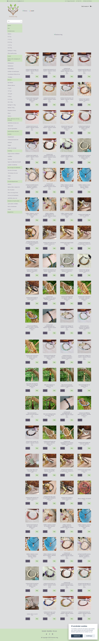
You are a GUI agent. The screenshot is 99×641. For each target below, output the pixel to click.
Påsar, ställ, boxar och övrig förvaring (13, 119)
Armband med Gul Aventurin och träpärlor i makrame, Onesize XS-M (84, 157)
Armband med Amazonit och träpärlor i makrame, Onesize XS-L (49, 71)
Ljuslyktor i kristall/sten (12, 164)
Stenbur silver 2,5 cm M (32, 614)
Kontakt (44, 631)
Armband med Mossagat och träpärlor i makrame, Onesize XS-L (32, 71)
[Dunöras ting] (13, 10)
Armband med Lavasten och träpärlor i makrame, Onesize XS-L (32, 443)
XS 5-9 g (9, 36)
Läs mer (27, 76)
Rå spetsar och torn (12, 110)
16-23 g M (10, 93)
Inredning (10, 150)
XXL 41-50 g (10, 102)
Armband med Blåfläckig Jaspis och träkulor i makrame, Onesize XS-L (32, 327)
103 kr (32, 73)
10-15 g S (10, 90)
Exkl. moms (85, 6)
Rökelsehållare (11, 68)
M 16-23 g (10, 42)
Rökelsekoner (10, 65)
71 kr (84, 499)
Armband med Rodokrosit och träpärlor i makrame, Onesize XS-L (84, 127)
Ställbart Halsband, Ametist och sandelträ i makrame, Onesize (67, 215)
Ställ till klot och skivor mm (13, 123)
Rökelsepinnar (11, 63)
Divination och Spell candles (13, 200)
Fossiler (9, 56)
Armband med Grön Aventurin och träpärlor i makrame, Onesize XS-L (84, 327)
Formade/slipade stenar (13, 181)
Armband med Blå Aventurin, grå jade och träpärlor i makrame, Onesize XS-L (32, 186)
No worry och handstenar (13, 195)
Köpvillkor (49, 631)
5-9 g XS (9, 88)
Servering (10, 159)
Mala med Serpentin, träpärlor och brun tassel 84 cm (32, 414)
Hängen (9, 145)
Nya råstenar (10, 82)
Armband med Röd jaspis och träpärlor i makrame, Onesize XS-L (84, 71)
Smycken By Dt (11, 136)
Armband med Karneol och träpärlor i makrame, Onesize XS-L (49, 99)
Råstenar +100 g (11, 107)
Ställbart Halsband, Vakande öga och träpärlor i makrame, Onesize (67, 186)
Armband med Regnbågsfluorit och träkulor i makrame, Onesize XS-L (49, 298)
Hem (9, 28)
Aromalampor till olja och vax (14, 74)
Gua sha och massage (12, 170)
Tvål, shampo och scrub (13, 173)
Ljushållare (10, 156)
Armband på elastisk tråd (13, 139)
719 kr (32, 387)
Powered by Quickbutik (49, 639)
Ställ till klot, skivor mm (12, 198)
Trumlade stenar (11, 31)
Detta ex (9, 33)
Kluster (9, 113)
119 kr (84, 217)
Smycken (9, 134)
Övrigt (9, 178)
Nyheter (9, 25)
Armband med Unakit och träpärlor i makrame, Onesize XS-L (49, 127)
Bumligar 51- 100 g (12, 104)
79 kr (84, 101)
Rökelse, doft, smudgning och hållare (14, 59)
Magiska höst (10, 212)
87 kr (84, 188)
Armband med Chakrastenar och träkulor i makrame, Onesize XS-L (84, 298)
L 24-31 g (10, 45)
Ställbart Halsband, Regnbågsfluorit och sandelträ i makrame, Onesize (49, 215)
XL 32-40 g (10, 99)
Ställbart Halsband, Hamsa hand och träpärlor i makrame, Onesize (84, 186)
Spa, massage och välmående (14, 167)
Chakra (9, 175)
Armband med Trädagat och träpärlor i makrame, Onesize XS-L (67, 327)
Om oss (55, 631)
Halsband (10, 142)
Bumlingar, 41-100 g (12, 50)
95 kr (32, 130)
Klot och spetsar (11, 189)
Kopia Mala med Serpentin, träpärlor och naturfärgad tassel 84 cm (32, 385)
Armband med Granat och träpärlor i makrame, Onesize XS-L (32, 127)
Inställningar (89, 635)
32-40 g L (10, 96)
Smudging (10, 77)
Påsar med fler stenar (12, 53)
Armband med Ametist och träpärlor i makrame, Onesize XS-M (67, 157)
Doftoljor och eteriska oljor (13, 71)
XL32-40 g (10, 47)
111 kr (67, 101)
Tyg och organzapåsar (12, 128)
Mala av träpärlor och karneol (84, 498)
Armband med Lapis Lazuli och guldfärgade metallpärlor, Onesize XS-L (32, 243)
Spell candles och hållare (13, 203)
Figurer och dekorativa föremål (14, 162)
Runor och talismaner (12, 206)
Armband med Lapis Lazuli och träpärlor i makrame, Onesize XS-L (67, 127)
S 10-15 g (10, 39)
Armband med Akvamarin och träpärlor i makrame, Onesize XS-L (66, 99)
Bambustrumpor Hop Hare (13, 131)
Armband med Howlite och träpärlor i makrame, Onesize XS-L (32, 157)
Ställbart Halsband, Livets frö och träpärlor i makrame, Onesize (32, 215)
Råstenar (9, 79)
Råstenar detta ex (11, 85)
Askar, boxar (10, 125)
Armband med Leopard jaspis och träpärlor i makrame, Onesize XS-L (32, 99)
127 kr (32, 472)
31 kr (32, 615)
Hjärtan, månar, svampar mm (14, 187)
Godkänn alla (77, 635)
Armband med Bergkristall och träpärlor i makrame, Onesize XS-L (67, 298)
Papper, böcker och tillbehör (14, 153)
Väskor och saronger (12, 148)
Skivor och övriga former (13, 192)
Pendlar (9, 209)
